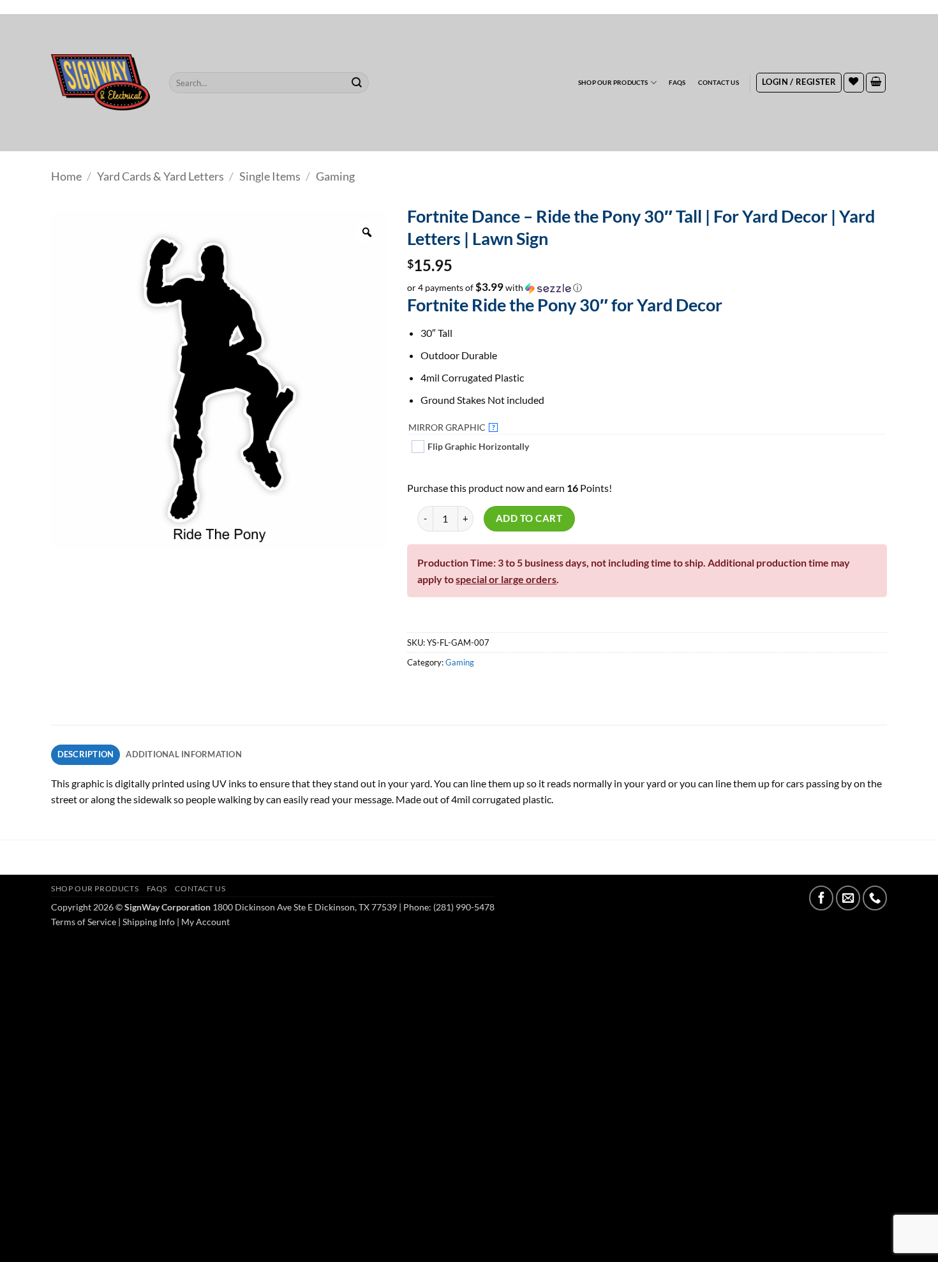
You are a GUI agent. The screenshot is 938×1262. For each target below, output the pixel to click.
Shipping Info (149, 921)
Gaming (335, 176)
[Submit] (357, 82)
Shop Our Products (613, 82)
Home (66, 176)
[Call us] (875, 898)
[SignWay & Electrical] (100, 82)
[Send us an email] (848, 898)
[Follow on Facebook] (821, 898)
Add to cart (529, 518)
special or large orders (506, 579)
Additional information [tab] (184, 754)
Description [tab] (85, 754)
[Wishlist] (854, 83)
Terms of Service (83, 921)
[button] (799, 83)
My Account (205, 921)
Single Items (270, 176)
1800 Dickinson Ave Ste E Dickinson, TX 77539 (304, 907)
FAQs (677, 82)
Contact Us (718, 82)
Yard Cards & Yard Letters (160, 176)
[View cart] (876, 83)
